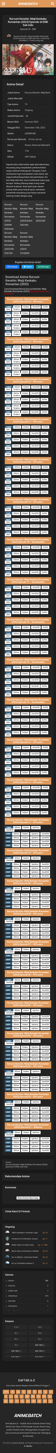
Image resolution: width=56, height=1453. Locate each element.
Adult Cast (28, 1291)
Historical (36, 145)
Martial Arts (46, 145)
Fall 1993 (40, 1351)
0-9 (6, 1392)
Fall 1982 (40, 1345)
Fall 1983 (16, 1351)
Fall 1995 (16, 1357)
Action (28, 145)
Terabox (16, 309)
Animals (28, 1301)
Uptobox (36, 827)
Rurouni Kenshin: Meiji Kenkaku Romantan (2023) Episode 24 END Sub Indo (31, 37)
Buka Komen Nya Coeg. (28, 1198)
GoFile (45, 307)
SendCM (36, 307)
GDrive (17, 307)
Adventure (28, 1296)
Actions (28, 1286)
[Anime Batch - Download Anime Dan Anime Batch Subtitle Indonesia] (28, 5)
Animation (28, 1306)
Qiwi (8, 309)
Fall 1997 (40, 1357)
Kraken (26, 307)
